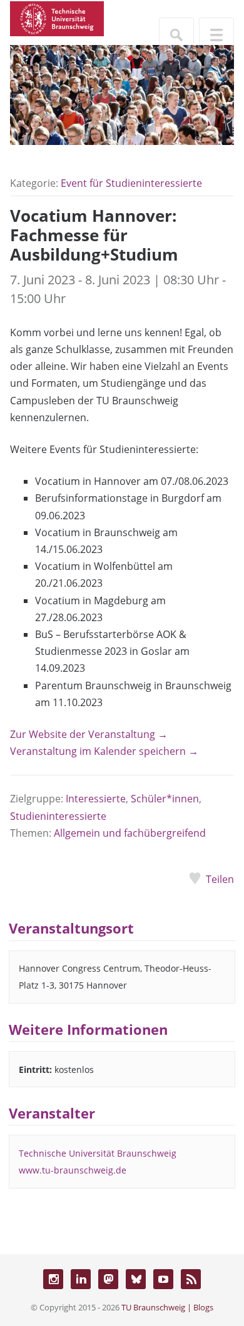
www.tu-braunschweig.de (72, 1170)
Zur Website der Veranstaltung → (89, 734)
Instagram (53, 1279)
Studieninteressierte (58, 816)
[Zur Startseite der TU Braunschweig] (57, 17)
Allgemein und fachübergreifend (130, 833)
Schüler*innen (165, 798)
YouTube (163, 1279)
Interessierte (96, 798)
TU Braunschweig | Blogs (167, 1307)
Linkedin (81, 1279)
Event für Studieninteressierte (131, 183)
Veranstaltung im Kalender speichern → (104, 751)
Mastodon (108, 1279)
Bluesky (136, 1279)
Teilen (220, 879)
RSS (191, 1279)
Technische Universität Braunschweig (97, 1153)
